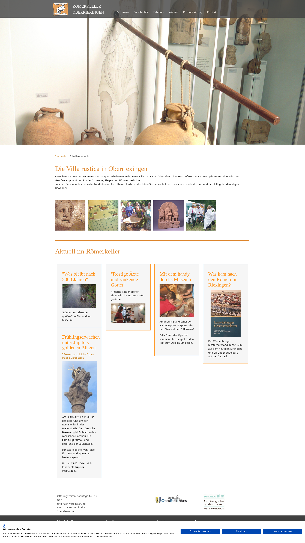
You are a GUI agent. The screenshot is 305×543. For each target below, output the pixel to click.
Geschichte (141, 12)
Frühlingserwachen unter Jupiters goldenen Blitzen (81, 342)
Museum (123, 12)
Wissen (173, 12)
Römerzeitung (192, 12)
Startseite (60, 156)
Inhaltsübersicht (79, 156)
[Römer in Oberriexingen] (79, 296)
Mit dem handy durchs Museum (175, 276)
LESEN (70, 221)
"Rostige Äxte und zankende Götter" (125, 279)
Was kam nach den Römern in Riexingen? (223, 279)
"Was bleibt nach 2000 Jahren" (78, 276)
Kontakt (212, 12)
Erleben (158, 12)
